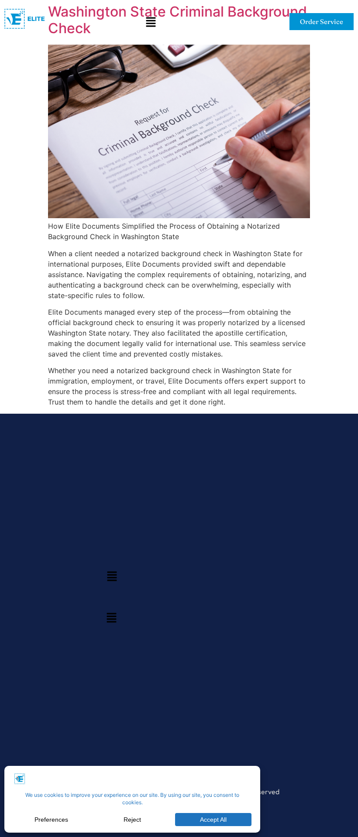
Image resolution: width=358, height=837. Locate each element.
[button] (150, 23)
